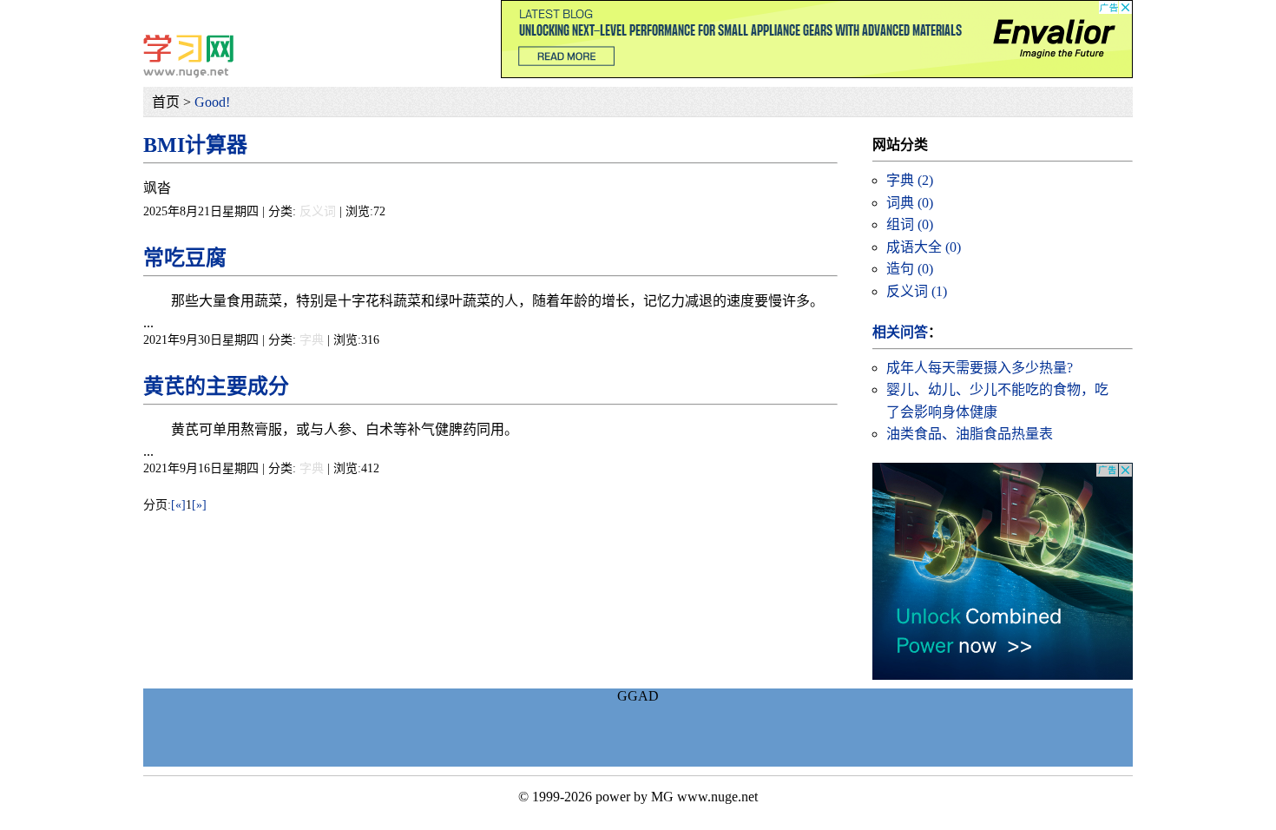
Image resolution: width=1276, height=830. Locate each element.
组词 (909, 224)
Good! (212, 102)
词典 (909, 202)
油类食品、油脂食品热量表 (969, 433)
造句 (909, 268)
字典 (311, 339)
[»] (199, 504)
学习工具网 (188, 56)
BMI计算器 (195, 145)
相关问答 (900, 332)
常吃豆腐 (185, 258)
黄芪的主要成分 (216, 386)
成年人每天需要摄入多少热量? (979, 367)
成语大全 (923, 247)
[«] (178, 504)
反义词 (317, 211)
